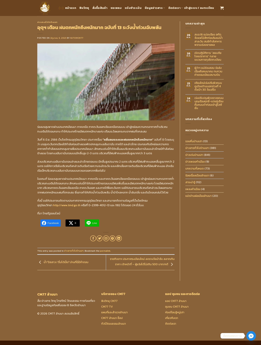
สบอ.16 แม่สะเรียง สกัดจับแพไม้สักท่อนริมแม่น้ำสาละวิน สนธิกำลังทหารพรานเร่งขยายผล (208, 39)
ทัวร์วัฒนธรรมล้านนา (113, 323)
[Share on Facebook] (93, 238)
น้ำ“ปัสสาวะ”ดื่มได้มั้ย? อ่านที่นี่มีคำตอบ (65, 262)
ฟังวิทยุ (84, 8)
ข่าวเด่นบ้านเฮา (194, 155)
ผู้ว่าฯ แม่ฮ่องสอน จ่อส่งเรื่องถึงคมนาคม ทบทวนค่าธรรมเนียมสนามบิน (208, 71)
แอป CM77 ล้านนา (175, 301)
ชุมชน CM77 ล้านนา (177, 306)
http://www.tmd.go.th (66, 205)
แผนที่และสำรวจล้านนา (114, 312)
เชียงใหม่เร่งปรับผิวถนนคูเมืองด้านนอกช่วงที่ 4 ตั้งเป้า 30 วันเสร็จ (208, 86)
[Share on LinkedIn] (119, 238)
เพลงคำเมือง (192, 189)
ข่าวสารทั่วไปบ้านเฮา (47, 22)
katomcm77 (76, 38)
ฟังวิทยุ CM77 (109, 301)
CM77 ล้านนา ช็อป (112, 318)
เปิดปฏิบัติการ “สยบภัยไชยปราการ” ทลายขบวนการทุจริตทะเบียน (207, 56)
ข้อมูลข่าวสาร (154, 8)
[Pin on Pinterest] (112, 238)
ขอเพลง (116, 8)
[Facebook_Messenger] (251, 336)
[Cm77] (45, 8)
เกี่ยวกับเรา (171, 318)
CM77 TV (107, 306)
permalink (105, 250)
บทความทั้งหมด (194, 168)
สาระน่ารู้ (190, 182)
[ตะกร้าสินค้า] (222, 8)
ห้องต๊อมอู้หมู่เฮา (174, 312)
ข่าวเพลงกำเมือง (195, 161)
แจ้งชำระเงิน (133, 8)
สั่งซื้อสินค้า (100, 8)
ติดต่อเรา (174, 8)
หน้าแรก (70, 8)
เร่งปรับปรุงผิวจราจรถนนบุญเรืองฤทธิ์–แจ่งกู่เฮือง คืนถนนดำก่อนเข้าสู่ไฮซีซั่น (209, 103)
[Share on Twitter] (99, 238)
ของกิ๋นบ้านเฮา (193, 141)
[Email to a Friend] (106, 238)
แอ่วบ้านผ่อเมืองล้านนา (198, 196)
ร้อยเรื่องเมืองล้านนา (197, 175)
